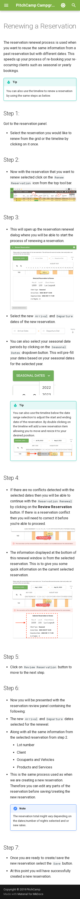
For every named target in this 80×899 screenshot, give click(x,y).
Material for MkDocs (30, 894)
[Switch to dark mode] (63, 5)
